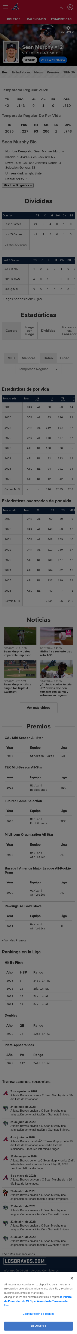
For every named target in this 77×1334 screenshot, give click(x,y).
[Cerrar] (72, 1278)
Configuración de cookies (38, 1314)
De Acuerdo (38, 1326)
